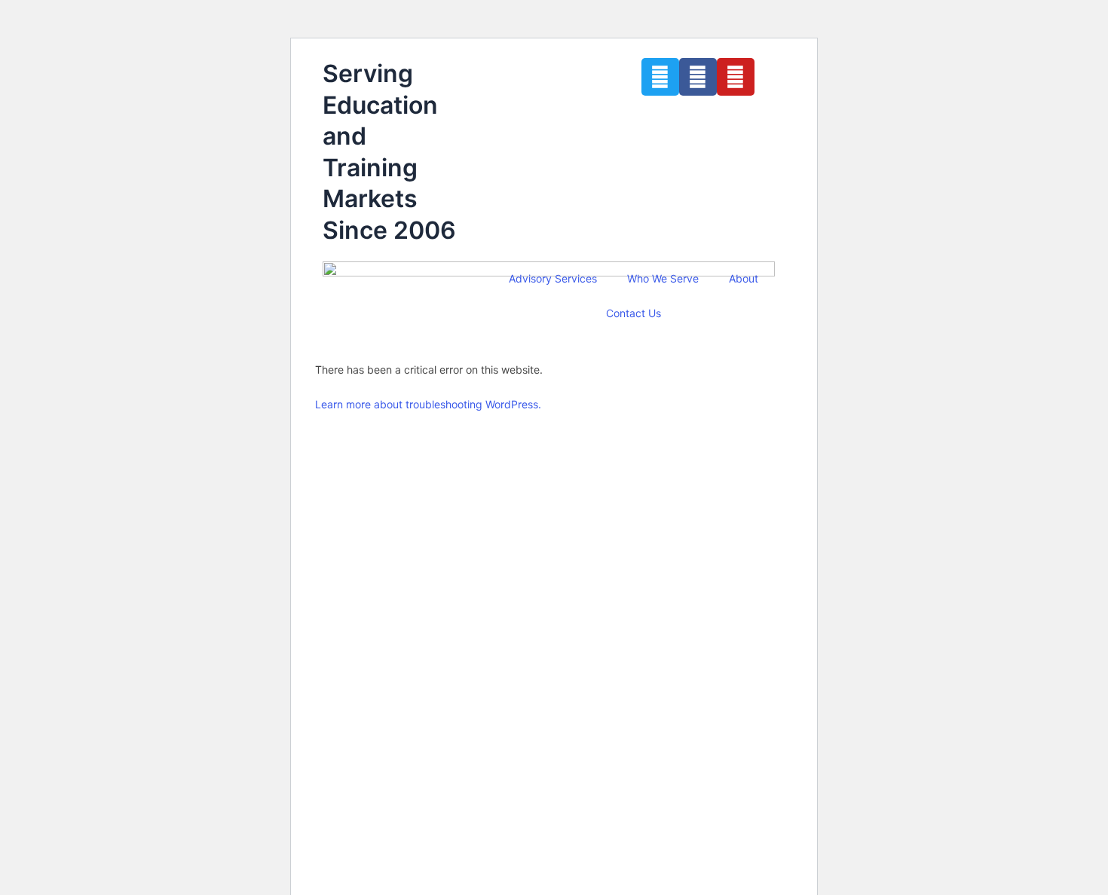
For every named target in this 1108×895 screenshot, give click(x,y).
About (743, 278)
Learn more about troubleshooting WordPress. (428, 404)
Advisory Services (553, 278)
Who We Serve (663, 278)
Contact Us (633, 313)
